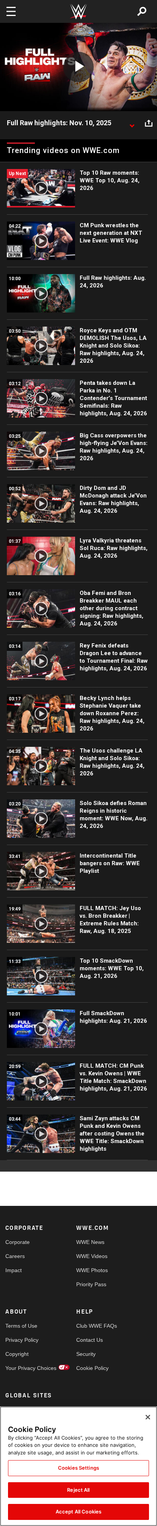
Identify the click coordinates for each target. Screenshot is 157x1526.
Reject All (78, 1490)
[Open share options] (148, 123)
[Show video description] (131, 123)
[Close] (147, 1417)
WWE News (90, 1242)
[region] (78, 1466)
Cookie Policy (92, 1368)
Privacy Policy (21, 1340)
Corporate (17, 1242)
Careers (15, 1256)
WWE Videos (91, 1256)
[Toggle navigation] (11, 11)
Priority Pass (91, 1284)
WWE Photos (92, 1270)
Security (86, 1354)
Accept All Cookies (78, 1511)
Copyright (17, 1354)
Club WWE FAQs (94, 1326)
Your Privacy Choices (23, 1368)
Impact (13, 1270)
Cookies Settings (78, 1468)
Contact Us (89, 1340)
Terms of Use (21, 1326)
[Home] (78, 11)
